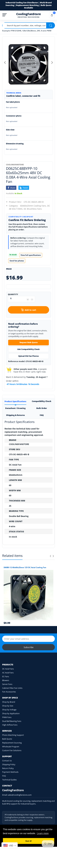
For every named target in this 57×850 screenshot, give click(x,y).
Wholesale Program (10, 746)
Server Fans (7, 684)
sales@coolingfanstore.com (20, 795)
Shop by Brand (8, 702)
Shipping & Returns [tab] (15, 415)
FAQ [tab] (42, 415)
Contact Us (7, 760)
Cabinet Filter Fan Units (12, 688)
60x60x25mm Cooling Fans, (33, 205)
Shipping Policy (8, 764)
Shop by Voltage (9, 709)
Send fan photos (17, 260)
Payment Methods (10, 772)
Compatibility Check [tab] (41, 401)
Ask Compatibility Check (28, 349)
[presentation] (50, 556)
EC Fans (5, 676)
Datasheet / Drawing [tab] (15, 408)
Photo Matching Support (13, 735)
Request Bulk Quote (29, 342)
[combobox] (9, 845)
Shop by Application (11, 713)
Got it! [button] (28, 841)
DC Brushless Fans (33, 208)
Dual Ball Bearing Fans (11, 721)
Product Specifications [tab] (15, 401)
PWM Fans (6, 717)
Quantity (13, 294)
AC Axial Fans (8, 672)
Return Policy (8, 768)
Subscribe (28, 647)
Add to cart (30, 310)
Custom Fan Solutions (11, 750)
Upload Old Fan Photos (28, 356)
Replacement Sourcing (12, 742)
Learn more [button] (43, 833)
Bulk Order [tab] (41, 408)
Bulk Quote (7, 739)
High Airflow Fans (9, 724)
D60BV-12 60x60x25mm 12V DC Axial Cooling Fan (25, 567)
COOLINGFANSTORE (15, 164)
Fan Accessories (9, 691)
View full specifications (31, 255)
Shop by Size (7, 705)
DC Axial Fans (8, 668)
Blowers (5, 680)
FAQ (4, 775)
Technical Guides (9, 779)
